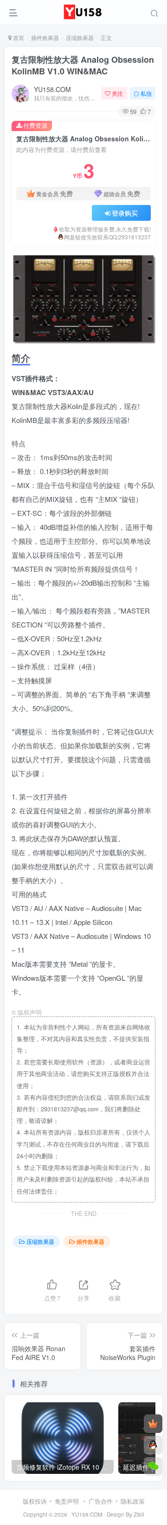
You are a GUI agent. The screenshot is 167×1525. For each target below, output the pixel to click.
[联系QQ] (153, 1445)
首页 (18, 37)
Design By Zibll (125, 1514)
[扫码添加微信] (153, 1466)
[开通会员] (153, 1423)
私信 (146, 93)
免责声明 (67, 1501)
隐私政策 (133, 1501)
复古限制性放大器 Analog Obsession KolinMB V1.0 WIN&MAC (83, 65)
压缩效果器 (80, 37)
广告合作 (101, 1501)
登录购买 (125, 213)
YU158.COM (52, 89)
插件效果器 (45, 37)
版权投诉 (35, 1501)
